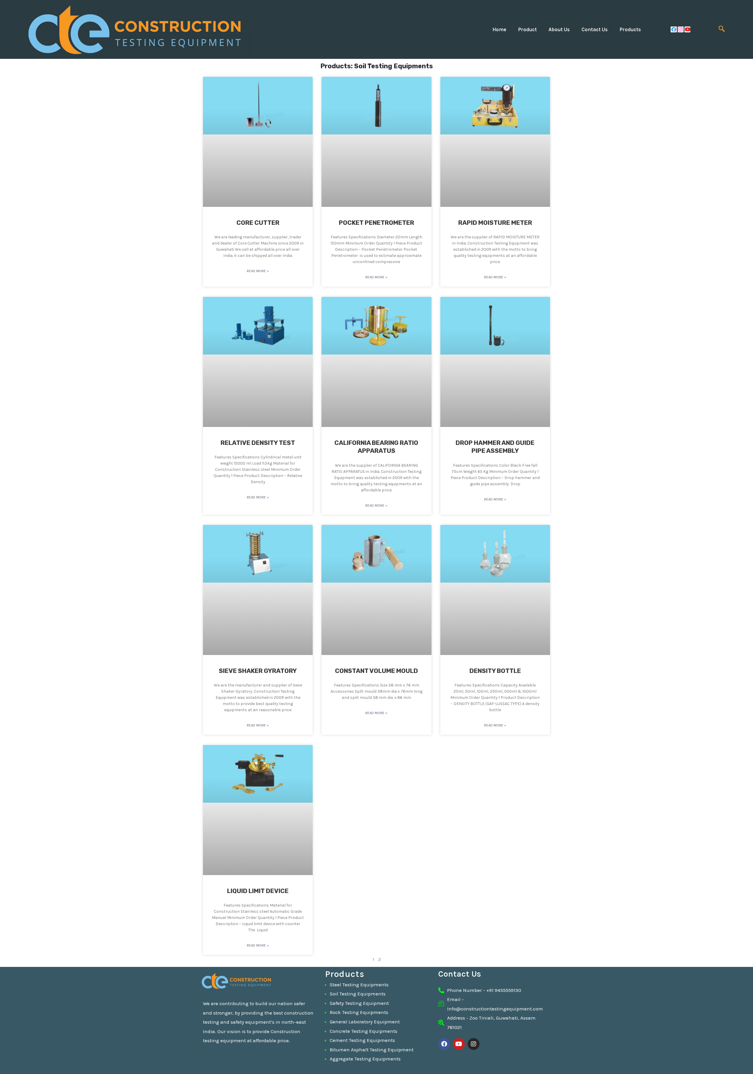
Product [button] (527, 29)
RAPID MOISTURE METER (495, 222)
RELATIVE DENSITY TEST (258, 442)
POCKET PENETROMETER (376, 222)
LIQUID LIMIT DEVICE (258, 891)
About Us (559, 29)
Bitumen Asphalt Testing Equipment (372, 1050)
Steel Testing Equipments (359, 984)
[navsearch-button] (722, 29)
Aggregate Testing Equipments (365, 1059)
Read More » (258, 271)
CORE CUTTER (257, 222)
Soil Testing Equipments (358, 994)
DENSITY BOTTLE (495, 670)
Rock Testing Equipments (359, 1012)
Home (499, 29)
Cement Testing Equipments (362, 1040)
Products (630, 29)
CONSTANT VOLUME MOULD (376, 670)
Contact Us (595, 29)
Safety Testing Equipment (359, 1003)
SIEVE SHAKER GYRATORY (258, 670)
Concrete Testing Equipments (363, 1031)
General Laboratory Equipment (365, 1022)
